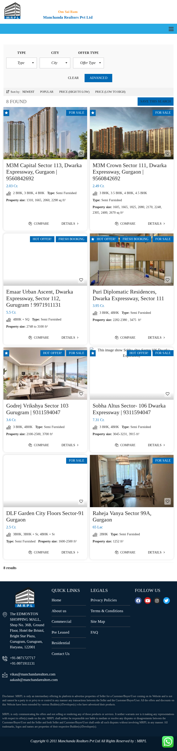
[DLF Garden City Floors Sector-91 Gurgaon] (45, 481)
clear (73, 78)
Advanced (98, 78)
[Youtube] (147, 600)
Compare (41, 223)
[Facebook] (138, 600)
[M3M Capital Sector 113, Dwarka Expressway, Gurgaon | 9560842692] (45, 133)
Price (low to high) (110, 91)
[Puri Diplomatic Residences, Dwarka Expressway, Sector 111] (132, 259)
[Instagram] (157, 600)
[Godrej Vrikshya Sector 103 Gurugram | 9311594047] (45, 373)
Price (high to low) (74, 91)
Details (69, 223)
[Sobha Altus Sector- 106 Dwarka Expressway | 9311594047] (132, 373)
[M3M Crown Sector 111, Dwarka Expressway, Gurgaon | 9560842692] (132, 133)
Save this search (155, 101)
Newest (28, 91)
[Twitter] (166, 600)
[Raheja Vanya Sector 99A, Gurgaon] (132, 481)
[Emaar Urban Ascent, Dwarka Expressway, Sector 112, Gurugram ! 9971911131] (45, 259)
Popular (46, 91)
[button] (21, 63)
